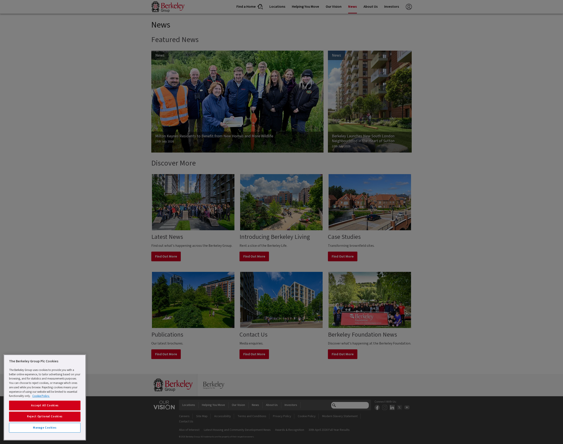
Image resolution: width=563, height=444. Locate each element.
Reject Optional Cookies (44, 416)
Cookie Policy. (41, 396)
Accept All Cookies (44, 405)
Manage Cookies (44, 428)
